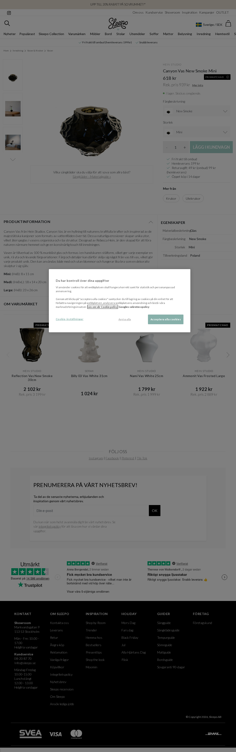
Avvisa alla (124, 319)
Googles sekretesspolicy (134, 306)
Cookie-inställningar (69, 319)
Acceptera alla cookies (165, 319)
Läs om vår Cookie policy (103, 306)
